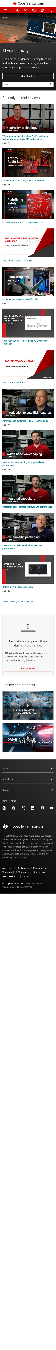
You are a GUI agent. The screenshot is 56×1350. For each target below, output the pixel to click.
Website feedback (10, 876)
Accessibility (8, 868)
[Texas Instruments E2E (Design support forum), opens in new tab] (42, 809)
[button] (5, 10)
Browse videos (28, 669)
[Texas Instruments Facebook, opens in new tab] (14, 809)
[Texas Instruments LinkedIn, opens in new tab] (32, 809)
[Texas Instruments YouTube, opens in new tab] (52, 809)
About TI (6, 768)
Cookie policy (23, 868)
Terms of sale (8, 872)
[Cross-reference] (25, 10)
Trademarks (39, 872)
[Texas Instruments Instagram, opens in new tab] (4, 809)
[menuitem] (17, 10)
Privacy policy (39, 868)
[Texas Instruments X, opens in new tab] (23, 809)
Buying (5, 790)
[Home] (28, 4)
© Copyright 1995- (13, 883)
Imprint (25, 876)
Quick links (7, 779)
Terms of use (24, 872)
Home (5, 17)
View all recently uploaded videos (17, 601)
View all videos (28, 76)
